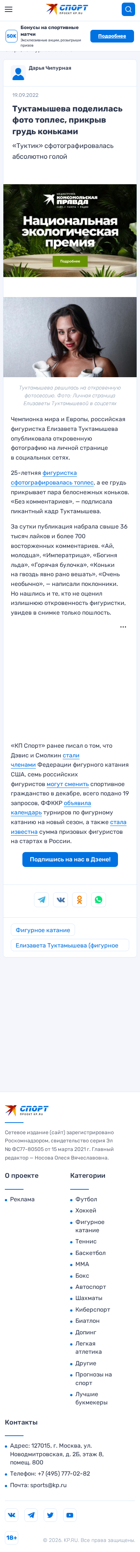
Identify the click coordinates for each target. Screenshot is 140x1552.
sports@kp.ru (48, 1485)
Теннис (86, 1241)
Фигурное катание (43, 930)
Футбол (86, 1199)
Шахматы (88, 1298)
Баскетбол (90, 1252)
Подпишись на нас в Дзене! (70, 859)
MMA (82, 1264)
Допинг (85, 1332)
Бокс (82, 1275)
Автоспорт (90, 1286)
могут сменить (68, 784)
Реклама (22, 1199)
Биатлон (87, 1320)
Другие (85, 1363)
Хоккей (85, 1210)
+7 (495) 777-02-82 (64, 1473)
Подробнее (112, 36)
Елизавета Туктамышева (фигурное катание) (67, 946)
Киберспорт (92, 1309)
